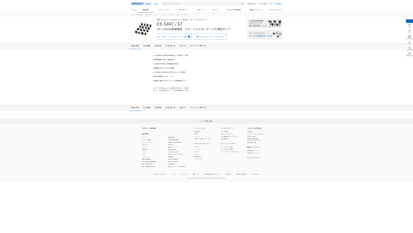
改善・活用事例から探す (148, 166)
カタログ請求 (262, 4)
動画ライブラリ (172, 147)
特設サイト (171, 144)
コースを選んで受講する (227, 149)
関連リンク (196, 174)
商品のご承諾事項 (241, 174)
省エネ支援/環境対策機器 (149, 161)
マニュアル (198, 149)
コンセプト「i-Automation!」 (255, 134)
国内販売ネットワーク (253, 150)
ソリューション (163, 10)
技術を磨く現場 (251, 142)
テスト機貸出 (224, 131)
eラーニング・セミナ (228, 143)
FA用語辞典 (171, 164)
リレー (144, 154)
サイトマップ (184, 174)
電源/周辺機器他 (146, 159)
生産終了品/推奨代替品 (174, 142)
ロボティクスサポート (227, 134)
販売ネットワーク (256, 10)
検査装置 (144, 149)
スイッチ (144, 152)
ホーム (133, 10)
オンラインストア (275, 10)
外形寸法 (183, 46)
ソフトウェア (198, 159)
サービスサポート (227, 128)
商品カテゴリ (148, 14)
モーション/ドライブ (147, 142)
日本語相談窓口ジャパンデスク (229, 136)
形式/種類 (146, 46)
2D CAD (197, 152)
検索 (242, 4)
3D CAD (197, 154)
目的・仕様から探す (147, 164)
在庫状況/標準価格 (173, 140)
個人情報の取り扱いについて (212, 174)
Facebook (256, 174)
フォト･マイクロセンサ (168, 14)
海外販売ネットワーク (253, 153)
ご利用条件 (228, 174)
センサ (157, 14)
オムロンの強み (251, 136)
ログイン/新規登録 (275, 4)
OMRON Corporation (160, 174)
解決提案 (197, 131)
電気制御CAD (198, 156)
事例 (196, 134)
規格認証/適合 (172, 149)
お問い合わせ (251, 4)
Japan (156, 3)
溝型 (178, 14)
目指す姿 (249, 131)
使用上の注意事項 (173, 159)
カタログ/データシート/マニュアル (211, 36)
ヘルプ (173, 174)
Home (133, 14)
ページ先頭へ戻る (206, 121)
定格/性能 (158, 46)
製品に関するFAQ (173, 161)
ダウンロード (183, 10)
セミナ (215, 10)
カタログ (197, 147)
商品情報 (146, 10)
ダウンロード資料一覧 (198, 46)
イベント (197, 136)
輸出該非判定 (224, 139)
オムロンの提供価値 (234, 10)
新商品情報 (171, 137)
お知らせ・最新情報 (149, 128)
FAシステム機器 (146, 140)
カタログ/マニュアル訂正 (175, 154)
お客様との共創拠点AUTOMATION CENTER (253, 139)
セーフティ (145, 147)
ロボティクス (145, 144)
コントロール (145, 157)
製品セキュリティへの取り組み (176, 166)
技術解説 (170, 157)
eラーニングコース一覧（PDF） (229, 152)
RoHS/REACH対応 (173, 152)
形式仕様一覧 (170, 46)
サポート (200, 10)
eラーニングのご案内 (227, 147)
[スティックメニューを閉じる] (409, 21)
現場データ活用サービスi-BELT (203, 139)
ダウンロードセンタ (202, 143)
